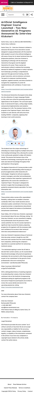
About (9, 384)
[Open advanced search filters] (27, 14)
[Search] (23, 14)
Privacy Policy (22, 391)
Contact (30, 391)
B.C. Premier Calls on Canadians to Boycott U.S (18, 2)
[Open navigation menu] (2, 14)
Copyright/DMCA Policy (9, 391)
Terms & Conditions (24, 388)
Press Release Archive (19, 384)
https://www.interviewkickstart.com (12, 287)
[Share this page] (32, 14)
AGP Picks (4, 2)
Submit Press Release (10, 388)
